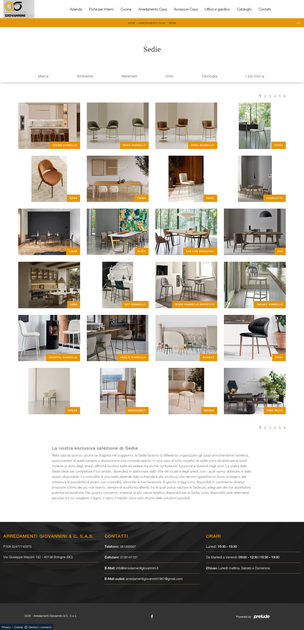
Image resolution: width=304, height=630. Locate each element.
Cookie (18, 627)
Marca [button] (43, 76)
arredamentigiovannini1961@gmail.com (154, 579)
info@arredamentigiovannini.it (137, 568)
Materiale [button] (129, 76)
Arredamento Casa (152, 9)
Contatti (265, 9)
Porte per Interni (101, 9)
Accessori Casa (186, 9)
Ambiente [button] (85, 76)
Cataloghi (244, 9)
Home (132, 23)
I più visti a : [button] (256, 76)
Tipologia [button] (209, 76)
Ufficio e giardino (217, 9)
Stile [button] (169, 76)
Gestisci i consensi (39, 627)
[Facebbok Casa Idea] (152, 616)
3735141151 (129, 557)
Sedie (172, 23)
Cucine (126, 9)
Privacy (6, 627)
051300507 (128, 546)
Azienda (76, 9)
